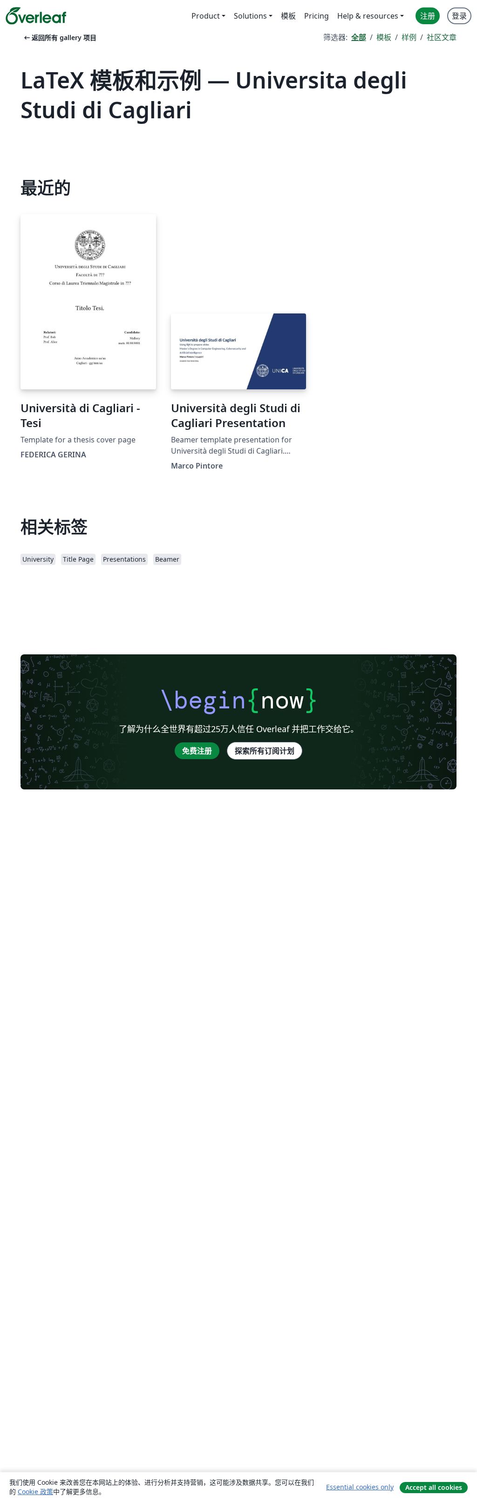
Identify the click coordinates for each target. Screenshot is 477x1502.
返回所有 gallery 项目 (59, 37)
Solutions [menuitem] (250, 16)
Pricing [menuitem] (316, 16)
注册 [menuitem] (427, 16)
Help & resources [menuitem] (367, 16)
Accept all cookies (433, 1487)
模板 (383, 37)
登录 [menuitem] (459, 16)
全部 (358, 37)
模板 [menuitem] (288, 16)
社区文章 (442, 37)
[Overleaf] (36, 16)
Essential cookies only (360, 1486)
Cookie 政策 (35, 1491)
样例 (409, 37)
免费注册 (197, 751)
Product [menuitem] (205, 16)
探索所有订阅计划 (264, 751)
